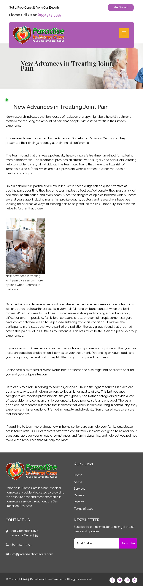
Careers (79, 495)
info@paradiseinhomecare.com (31, 554)
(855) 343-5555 (49, 15)
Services (79, 488)
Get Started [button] (121, 7)
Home (78, 475)
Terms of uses (83, 508)
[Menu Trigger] (124, 33)
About (78, 482)
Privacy (79, 502)
